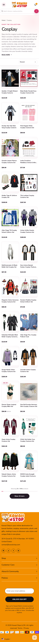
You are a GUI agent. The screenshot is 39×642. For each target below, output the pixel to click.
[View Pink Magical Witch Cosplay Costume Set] (29, 113)
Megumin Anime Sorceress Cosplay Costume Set (10, 301)
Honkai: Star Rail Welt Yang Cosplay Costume (9, 127)
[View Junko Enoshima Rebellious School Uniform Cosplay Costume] (29, 148)
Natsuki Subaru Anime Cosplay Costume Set (9, 475)
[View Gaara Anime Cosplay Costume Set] (10, 426)
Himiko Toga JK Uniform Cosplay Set (9, 196)
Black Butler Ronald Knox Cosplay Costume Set (28, 92)
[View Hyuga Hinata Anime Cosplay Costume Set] (10, 357)
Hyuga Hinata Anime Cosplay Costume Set (8, 370)
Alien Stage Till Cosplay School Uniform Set (9, 231)
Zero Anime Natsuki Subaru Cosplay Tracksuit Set (28, 267)
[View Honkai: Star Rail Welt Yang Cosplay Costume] (10, 113)
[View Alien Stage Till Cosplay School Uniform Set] (10, 217)
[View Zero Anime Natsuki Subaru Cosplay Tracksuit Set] (29, 252)
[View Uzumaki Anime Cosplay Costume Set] (29, 357)
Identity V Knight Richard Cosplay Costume (9, 92)
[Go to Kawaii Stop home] (19, 5)
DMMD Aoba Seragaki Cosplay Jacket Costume (28, 475)
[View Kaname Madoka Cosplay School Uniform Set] (29, 287)
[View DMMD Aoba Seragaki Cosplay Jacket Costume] (29, 461)
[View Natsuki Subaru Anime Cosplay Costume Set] (10, 461)
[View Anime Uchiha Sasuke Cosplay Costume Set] (29, 217)
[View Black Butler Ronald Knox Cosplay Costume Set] (29, 78)
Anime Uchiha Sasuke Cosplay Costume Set (27, 231)
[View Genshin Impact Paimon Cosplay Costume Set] (10, 148)
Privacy (26, 628)
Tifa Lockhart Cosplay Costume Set (27, 196)
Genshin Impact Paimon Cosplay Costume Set (9, 161)
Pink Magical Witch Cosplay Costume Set (27, 127)
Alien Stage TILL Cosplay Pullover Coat (28, 336)
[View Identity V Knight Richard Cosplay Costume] (10, 78)
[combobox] (17, 11)
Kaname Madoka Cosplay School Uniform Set (28, 301)
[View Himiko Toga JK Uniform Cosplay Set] (10, 182)
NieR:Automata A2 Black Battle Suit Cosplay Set (9, 266)
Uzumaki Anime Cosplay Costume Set (28, 370)
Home (3, 20)
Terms (20, 628)
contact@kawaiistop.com (11, 545)
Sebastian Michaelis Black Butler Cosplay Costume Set (10, 337)
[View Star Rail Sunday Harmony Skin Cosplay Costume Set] (29, 392)
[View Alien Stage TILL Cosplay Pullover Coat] (29, 322)
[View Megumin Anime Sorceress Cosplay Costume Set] (10, 287)
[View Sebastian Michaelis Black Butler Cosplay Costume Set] (10, 322)
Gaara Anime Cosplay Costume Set (8, 440)
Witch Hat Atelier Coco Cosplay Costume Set (27, 440)
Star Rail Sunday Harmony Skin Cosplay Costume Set (28, 405)
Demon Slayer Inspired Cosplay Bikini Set (9, 405)
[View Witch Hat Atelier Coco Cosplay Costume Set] (29, 426)
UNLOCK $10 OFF (19, 599)
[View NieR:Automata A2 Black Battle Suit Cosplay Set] (10, 252)
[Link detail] (3, 550)
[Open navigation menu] (4, 4)
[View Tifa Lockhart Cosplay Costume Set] (29, 182)
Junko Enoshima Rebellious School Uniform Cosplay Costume (28, 162)
